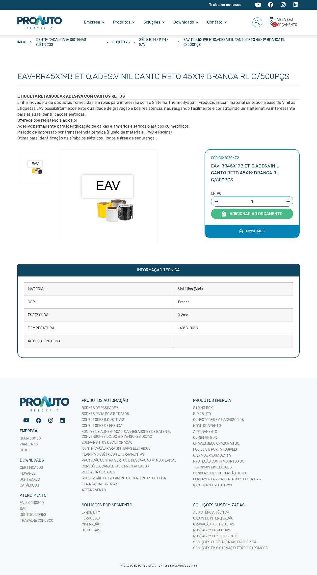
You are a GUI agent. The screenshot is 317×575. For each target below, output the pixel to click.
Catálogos (29, 485)
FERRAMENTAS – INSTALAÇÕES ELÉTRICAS (227, 479)
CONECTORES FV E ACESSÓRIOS (218, 420)
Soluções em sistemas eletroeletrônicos (230, 548)
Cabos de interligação (213, 518)
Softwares (30, 479)
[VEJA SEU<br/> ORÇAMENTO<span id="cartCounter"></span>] (272, 22)
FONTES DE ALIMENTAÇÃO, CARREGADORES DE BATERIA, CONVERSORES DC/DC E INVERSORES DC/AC (126, 434)
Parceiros (29, 444)
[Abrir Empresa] (103, 22)
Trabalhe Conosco (36, 521)
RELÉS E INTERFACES (98, 472)
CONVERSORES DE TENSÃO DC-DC (220, 473)
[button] (257, 21)
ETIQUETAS (121, 42)
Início (21, 42)
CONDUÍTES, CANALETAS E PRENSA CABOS (115, 466)
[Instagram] (283, 5)
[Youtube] (258, 5)
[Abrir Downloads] (197, 22)
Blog (24, 450)
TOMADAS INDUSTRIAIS (100, 484)
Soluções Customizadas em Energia (224, 542)
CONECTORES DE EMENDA (102, 426)
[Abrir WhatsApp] (304, 562)
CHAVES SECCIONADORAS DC (216, 443)
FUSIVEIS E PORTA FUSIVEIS (215, 449)
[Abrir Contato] (226, 22)
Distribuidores (33, 515)
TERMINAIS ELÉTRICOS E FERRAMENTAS (113, 454)
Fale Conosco (32, 503)
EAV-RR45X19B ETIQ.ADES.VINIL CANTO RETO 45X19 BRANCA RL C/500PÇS (234, 42)
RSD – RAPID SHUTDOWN (212, 485)
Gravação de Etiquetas (213, 524)
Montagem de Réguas (211, 530)
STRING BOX (203, 408)
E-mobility (91, 512)
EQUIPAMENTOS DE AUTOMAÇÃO (107, 442)
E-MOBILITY (202, 414)
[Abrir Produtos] (133, 22)
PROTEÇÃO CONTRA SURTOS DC (218, 461)
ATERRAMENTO (94, 490)
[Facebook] (271, 5)
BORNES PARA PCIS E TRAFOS (105, 414)
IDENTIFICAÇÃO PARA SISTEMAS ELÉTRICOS (61, 42)
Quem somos (30, 438)
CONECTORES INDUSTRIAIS (103, 420)
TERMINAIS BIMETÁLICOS (212, 467)
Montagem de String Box (215, 536)
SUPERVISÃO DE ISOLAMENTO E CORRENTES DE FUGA (124, 478)
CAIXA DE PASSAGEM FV (212, 455)
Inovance (28, 473)
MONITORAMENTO (207, 426)
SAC (23, 509)
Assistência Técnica (211, 512)
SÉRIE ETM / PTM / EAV (153, 42)
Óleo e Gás (91, 530)
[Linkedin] (296, 5)
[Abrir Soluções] (163, 22)
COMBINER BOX (205, 438)
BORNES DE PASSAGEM (100, 408)
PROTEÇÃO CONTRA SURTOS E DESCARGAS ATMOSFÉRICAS (129, 460)
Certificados (31, 467)
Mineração (91, 524)
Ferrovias (91, 518)
